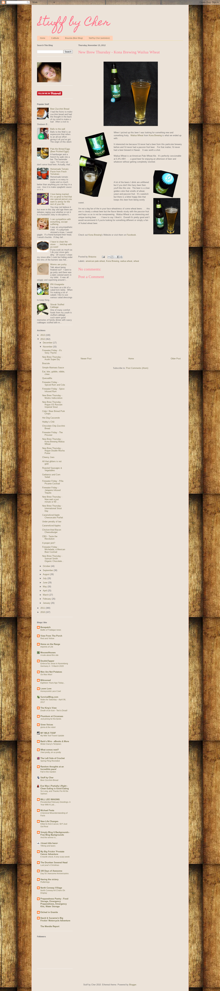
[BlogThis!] (112, 257)
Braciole (46, 363)
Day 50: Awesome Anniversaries (54, 873)
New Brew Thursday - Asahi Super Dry (52, 358)
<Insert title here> (49, 843)
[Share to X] (115, 257)
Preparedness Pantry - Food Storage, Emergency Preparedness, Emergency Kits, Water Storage (54, 903)
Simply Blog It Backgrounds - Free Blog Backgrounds (55, 833)
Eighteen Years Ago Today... (52, 683)
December (48, 342)
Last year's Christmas (49, 865)
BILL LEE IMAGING (50, 799)
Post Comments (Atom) (137, 368)
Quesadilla (47, 378)
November (48, 346)
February (47, 599)
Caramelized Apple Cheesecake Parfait (52, 516)
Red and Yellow (47, 638)
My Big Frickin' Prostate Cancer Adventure (52, 852)
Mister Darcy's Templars (50, 744)
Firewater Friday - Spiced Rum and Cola (53, 383)
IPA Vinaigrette (57, 284)
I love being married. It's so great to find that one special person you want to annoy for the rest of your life (61, 199)
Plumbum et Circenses (51, 716)
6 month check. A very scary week (55, 857)
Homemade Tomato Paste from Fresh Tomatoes (59, 171)
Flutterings (45, 882)
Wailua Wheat (136, 135)
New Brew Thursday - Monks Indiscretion (52, 396)
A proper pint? (48, 543)
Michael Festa (47, 810)
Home (42, 38)
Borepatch (45, 627)
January (47, 603)
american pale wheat (95, 261)
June (45, 582)
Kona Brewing (155, 135)
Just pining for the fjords (50, 719)
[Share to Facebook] (118, 257)
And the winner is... (48, 837)
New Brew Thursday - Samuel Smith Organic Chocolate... (53, 558)
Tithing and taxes (47, 846)
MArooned (45, 680)
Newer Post (86, 358)
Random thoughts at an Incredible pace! (52, 767)
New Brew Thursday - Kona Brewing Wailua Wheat (53, 441)
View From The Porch (51, 636)
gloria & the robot (47, 727)
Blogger (132, 984)
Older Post (176, 358)
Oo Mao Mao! (46, 674)
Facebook (131, 235)
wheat (136, 261)
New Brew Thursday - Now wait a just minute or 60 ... (52, 499)
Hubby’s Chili (48, 422)
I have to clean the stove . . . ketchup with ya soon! (61, 244)
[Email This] (109, 257)
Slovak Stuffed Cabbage (57, 305)
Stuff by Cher (73, 23)
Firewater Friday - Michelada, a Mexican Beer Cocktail (53, 549)
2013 (43, 335)
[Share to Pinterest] (121, 257)
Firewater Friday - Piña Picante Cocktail (52, 482)
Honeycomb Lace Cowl (50, 691)
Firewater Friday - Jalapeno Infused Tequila (51, 490)
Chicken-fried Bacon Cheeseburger (51, 531)
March (46, 595)
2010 (43, 612)
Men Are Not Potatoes (51, 672)
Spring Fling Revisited (50, 761)
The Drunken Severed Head (53, 862)
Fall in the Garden (48, 772)
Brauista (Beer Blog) (74, 38)
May (45, 586)
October (47, 566)
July (45, 578)
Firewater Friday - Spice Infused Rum (53, 390)
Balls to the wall (57, 129)
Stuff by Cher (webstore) (99, 38)
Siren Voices (46, 724)
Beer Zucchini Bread (59, 109)
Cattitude (55, 38)
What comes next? (49, 750)
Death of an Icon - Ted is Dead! (53, 710)
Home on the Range (50, 644)
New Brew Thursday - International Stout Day (52, 508)
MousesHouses (48, 652)
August (46, 574)
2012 (43, 339)
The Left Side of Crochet (52, 758)
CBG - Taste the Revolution (49, 537)
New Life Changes (49, 821)
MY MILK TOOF (48, 733)
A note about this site (49, 655)
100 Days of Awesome (51, 871)
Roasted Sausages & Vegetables (52, 469)
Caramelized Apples (51, 525)
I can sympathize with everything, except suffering (60, 221)
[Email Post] (103, 257)
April (45, 590)
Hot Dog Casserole (51, 418)
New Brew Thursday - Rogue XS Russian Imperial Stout (52, 404)
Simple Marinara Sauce (53, 367)
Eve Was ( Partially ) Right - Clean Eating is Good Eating (54, 787)
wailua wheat (126, 261)
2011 (43, 608)
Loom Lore (45, 688)
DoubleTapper (47, 661)
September (48, 570)
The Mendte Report (49, 926)
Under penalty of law (51, 521)
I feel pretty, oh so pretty (50, 752)
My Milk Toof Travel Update (52, 736)
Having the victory (49, 879)
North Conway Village (51, 888)
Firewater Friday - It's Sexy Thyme (52, 351)
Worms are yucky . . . (60, 264)
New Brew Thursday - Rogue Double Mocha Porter (53, 450)
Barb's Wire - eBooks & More (54, 741)
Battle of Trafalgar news (50, 630)
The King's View (48, 708)
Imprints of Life (46, 647)
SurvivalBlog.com (49, 697)
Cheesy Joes (48, 457)
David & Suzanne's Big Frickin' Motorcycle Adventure (55, 919)
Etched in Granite (49, 912)
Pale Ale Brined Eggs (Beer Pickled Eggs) (60, 150)
